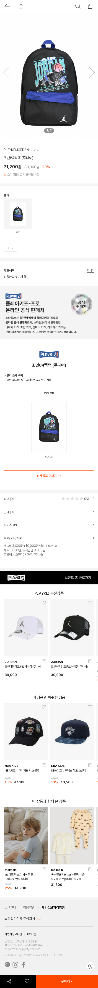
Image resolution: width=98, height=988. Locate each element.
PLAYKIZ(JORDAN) (16, 157)
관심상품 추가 (42, 604)
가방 (36, 157)
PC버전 (31, 935)
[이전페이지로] (7, 6)
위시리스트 (27, 981)
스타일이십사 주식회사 (20, 920)
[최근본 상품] (90, 966)
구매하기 (67, 981)
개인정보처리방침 (53, 908)
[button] (90, 73)
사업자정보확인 (13, 935)
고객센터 (10, 908)
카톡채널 (7, 965)
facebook (23, 965)
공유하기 (9, 981)
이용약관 (29, 908)
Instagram (15, 965)
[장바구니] (44, 664)
